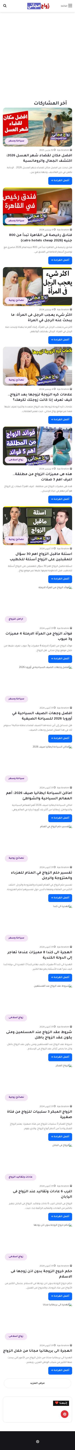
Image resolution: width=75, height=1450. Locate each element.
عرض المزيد (37, 1383)
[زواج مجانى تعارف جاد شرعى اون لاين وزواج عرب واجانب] (37, 6)
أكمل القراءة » (60, 180)
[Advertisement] (37, 53)
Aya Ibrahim (63, 150)
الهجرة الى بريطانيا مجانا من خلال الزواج (37, 1351)
